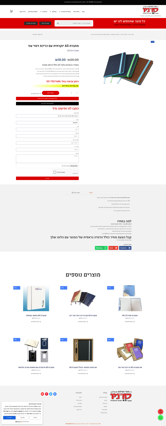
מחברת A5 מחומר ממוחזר (36, 315)
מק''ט (77, 120)
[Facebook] (54, 394)
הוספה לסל (50, 93)
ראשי (83, 12)
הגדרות (35, 417)
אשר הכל (9, 417)
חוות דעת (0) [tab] (76, 193)
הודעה (77, 153)
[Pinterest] (46, 394)
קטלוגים (54, 12)
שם (78, 126)
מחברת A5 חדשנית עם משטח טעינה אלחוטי (36, 367)
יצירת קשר (23, 12)
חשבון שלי (104, 410)
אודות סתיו (76, 12)
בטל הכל (22, 417)
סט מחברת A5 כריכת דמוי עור (130, 367)
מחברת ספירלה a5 (130, 315)
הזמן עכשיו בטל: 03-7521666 (63, 81)
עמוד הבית (131, 34)
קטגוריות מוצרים (66, 12)
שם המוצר (76, 113)
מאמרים (44, 12)
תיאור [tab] (91, 193)
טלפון (77, 133)
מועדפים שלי (104, 413)
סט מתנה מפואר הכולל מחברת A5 (83, 367)
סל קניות (105, 403)
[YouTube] (42, 394)
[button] (153, 41)
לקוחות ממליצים (33, 12)
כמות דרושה (76, 140)
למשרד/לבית (124, 34)
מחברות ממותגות (115, 34)
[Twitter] (50, 394)
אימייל (77, 147)
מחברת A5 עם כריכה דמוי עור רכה (83, 315)
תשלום (105, 406)
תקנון (105, 400)
